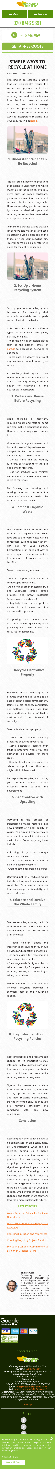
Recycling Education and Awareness (27, 1233)
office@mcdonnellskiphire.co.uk (31, 1386)
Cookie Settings (11, 1457)
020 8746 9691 (27, 23)
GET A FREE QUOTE (27, 46)
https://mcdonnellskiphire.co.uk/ (30, 1389)
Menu (16, 14)
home (33, 120)
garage (11, 348)
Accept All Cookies (14, 1462)
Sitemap (27, 1404)
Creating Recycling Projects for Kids (26, 1240)
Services (42, 14)
